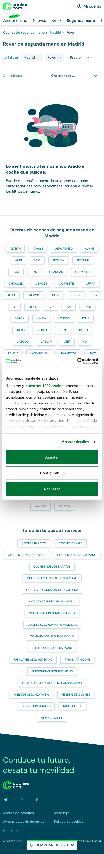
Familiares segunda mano (33, 660)
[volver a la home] (16, 785)
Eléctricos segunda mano (52, 648)
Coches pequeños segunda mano (52, 578)
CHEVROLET (83, 272)
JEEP (67, 342)
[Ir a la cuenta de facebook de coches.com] (37, 800)
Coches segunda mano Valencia (52, 625)
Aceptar (52, 457)
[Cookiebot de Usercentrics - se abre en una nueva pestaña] (77, 361)
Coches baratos (34, 543)
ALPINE (89, 249)
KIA (85, 342)
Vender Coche (52, 718)
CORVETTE (66, 283)
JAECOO (23, 342)
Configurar (49, 473)
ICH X (85, 318)
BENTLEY (58, 260)
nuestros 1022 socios (44, 386)
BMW (16, 272)
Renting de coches (75, 694)
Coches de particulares (26, 555)
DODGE (76, 295)
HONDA (41, 318)
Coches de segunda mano (76, 555)
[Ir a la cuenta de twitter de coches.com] (6, 800)
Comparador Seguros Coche (52, 636)
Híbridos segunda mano (31, 694)
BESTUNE (82, 260)
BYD (34, 272)
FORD (87, 307)
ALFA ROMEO (64, 249)
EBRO (32, 307)
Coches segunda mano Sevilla (52, 613)
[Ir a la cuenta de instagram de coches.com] (21, 800)
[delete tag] (39, 57)
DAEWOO (34, 295)
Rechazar (52, 489)
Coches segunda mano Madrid (52, 601)
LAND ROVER (39, 353)
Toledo (64, 506)
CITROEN (41, 283)
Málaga (40, 506)
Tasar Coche (72, 706)
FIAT (69, 307)
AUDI (18, 260)
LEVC (92, 353)
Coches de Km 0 (70, 543)
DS (14, 307)
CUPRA (90, 283)
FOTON (19, 318)
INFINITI (42, 330)
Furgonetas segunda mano (52, 671)
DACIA (11, 295)
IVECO (83, 330)
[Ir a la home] (15, 6)
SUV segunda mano (36, 706)
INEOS (20, 330)
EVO (51, 307)
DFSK (55, 295)
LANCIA (13, 353)
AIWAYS (38, 249)
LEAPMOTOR (68, 353)
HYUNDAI (64, 318)
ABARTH (15, 249)
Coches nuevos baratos (52, 567)
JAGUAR (46, 342)
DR (95, 295)
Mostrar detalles (75, 442)
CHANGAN (56, 272)
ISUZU (63, 330)
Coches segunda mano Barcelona (52, 590)
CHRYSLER (16, 283)
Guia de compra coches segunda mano (52, 683)
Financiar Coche (77, 660)
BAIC (37, 260)
